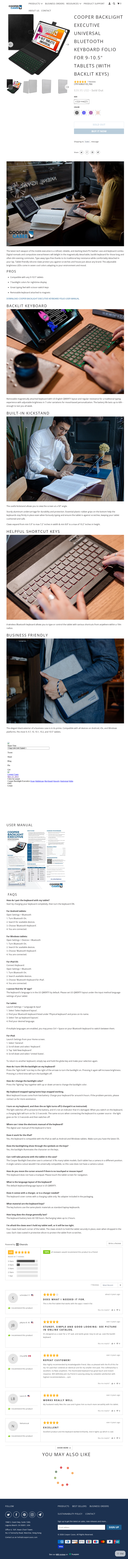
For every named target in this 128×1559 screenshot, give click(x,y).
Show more (62, 1448)
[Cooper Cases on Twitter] (9, 1514)
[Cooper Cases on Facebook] (17, 1514)
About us (34, 10)
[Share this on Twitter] (81, 152)
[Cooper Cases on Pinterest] (25, 1514)
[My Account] (110, 3)
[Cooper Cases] (15, 7)
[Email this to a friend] (98, 152)
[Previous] (10, 44)
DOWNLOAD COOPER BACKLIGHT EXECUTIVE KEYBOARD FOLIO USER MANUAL (42, 298)
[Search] (114, 3)
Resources (72, 3)
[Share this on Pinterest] (92, 152)
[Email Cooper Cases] (41, 1514)
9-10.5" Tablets (81, 101)
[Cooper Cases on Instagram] (33, 1514)
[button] (85, 81)
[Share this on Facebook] (86, 152)
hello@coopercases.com (27, 1537)
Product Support (94, 3)
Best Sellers (79, 1506)
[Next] (67, 44)
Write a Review (114, 1243)
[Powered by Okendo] (16, 1244)
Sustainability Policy (70, 1513)
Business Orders (54, 3)
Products (35, 3)
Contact (46, 10)
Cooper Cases (70, 1534)
